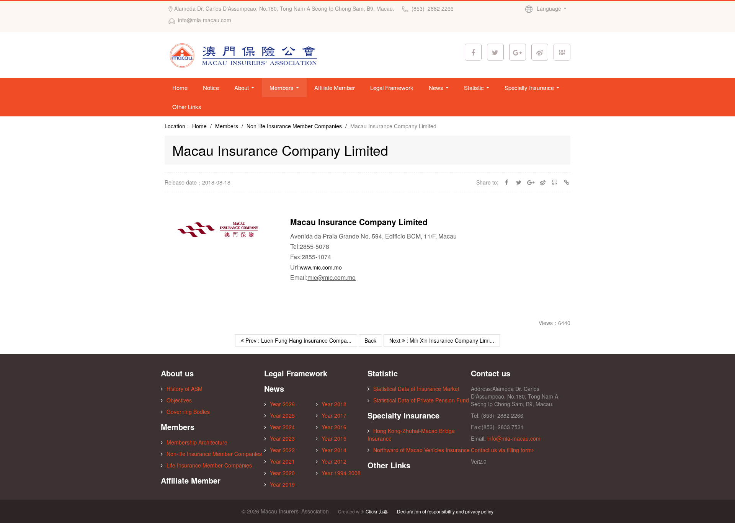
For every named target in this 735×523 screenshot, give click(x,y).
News (437, 87)
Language (550, 8)
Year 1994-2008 (341, 473)
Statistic (474, 87)
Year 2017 (334, 415)
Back (370, 340)
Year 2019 (282, 484)
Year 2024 (282, 427)
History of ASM (185, 388)
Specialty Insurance (530, 87)
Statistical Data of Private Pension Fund (421, 400)
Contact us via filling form (501, 450)
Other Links (186, 107)
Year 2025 (282, 415)
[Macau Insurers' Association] (246, 54)
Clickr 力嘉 (377, 511)
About (242, 87)
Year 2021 (282, 461)
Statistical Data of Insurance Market (416, 388)
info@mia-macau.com (514, 438)
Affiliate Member (334, 87)
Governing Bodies (188, 411)
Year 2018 (334, 404)
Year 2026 (282, 404)
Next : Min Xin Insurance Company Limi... (441, 340)
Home (180, 87)
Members (282, 87)
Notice (211, 87)
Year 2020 (282, 473)
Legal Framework (391, 87)
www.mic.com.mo (321, 267)
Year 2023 (282, 438)
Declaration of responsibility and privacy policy (445, 511)
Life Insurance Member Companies (209, 465)
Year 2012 (334, 461)
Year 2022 (282, 450)
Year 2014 (334, 450)
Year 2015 (334, 438)
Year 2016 (334, 427)
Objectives (179, 400)
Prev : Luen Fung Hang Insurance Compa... (297, 340)
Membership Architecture (197, 442)
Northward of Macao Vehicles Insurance (421, 450)
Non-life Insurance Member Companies (294, 126)
